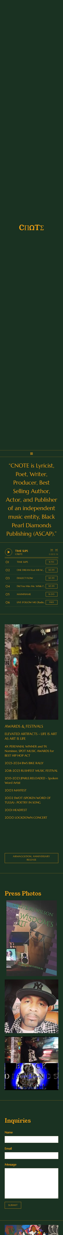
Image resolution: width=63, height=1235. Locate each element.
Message (10, 1164)
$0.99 (52, 570)
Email (8, 1148)
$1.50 (51, 562)
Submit (13, 1205)
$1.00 (52, 594)
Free (51, 602)
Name (9, 1132)
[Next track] (56, 549)
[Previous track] (51, 549)
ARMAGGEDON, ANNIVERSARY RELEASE (31, 858)
